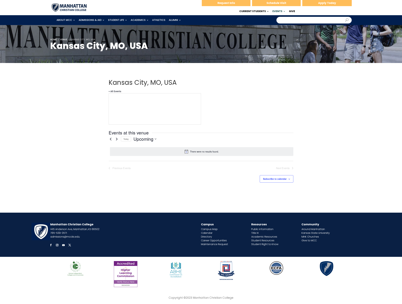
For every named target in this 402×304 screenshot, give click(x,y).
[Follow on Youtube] (63, 245)
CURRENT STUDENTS (252, 11)
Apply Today (327, 3)
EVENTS (277, 11)
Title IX (255, 233)
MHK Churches (310, 236)
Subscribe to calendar (275, 178)
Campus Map (209, 229)
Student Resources (262, 240)
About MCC (64, 20)
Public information (262, 229)
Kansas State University (316, 233)
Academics (138, 20)
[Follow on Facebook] (50, 245)
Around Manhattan (313, 229)
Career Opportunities (214, 240)
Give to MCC (309, 240)
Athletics (158, 20)
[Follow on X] (69, 245)
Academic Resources (264, 236)
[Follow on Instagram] (57, 245)
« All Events (115, 91)
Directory (206, 236)
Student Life (116, 20)
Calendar (206, 233)
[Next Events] (117, 139)
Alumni (173, 20)
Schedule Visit (276, 3)
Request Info (226, 3)
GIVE (292, 11)
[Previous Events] (110, 139)
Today (126, 139)
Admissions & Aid (90, 20)
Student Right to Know (264, 244)
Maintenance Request (214, 244)
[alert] (201, 151)
